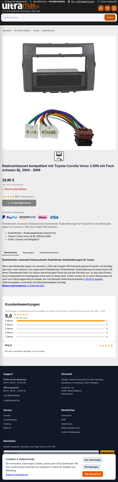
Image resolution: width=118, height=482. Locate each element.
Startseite (7, 30)
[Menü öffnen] (114, 8)
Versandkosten (10, 419)
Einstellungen (91, 467)
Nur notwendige (93, 460)
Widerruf (7, 428)
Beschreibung (10, 252)
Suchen (110, 17)
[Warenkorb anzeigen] (107, 8)
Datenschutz (67, 424)
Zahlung (7, 424)
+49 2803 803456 (11, 395)
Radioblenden (48, 30)
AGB (63, 419)
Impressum (66, 415)
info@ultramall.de (11, 400)
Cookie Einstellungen (70, 432)
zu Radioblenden (23, 285)
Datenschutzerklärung (17, 474)
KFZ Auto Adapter (22, 30)
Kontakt (6, 415)
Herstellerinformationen (49, 253)
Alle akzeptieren (93, 474)
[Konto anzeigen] (101, 8)
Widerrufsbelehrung (70, 428)
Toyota (36, 30)
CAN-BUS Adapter (93, 279)
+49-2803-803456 (56, 1)
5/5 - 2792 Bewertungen (82, 1)
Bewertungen (28, 253)
